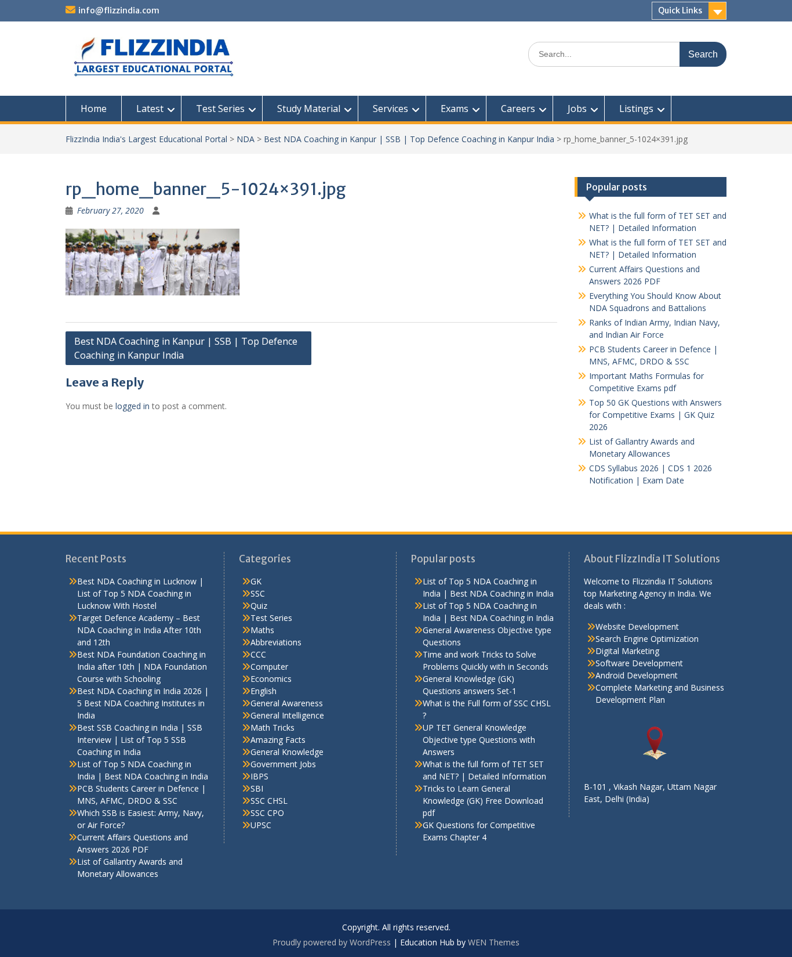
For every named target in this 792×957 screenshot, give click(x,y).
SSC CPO (267, 812)
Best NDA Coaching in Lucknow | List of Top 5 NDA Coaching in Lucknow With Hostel (140, 593)
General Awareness (286, 703)
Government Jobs (283, 764)
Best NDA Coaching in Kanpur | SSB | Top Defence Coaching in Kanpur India (409, 139)
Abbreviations (275, 642)
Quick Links (680, 10)
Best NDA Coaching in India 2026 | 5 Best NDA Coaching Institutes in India (143, 703)
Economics (271, 678)
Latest (150, 108)
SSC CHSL (269, 800)
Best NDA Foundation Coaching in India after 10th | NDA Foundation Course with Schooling (142, 666)
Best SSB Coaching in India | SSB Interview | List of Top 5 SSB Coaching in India (139, 739)
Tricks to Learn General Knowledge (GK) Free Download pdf (483, 800)
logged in (132, 405)
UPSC (260, 824)
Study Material (308, 108)
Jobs (577, 108)
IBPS (259, 776)
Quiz (258, 605)
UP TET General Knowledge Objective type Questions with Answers (479, 739)
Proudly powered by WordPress (332, 942)
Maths (262, 629)
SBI (256, 788)
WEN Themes (493, 942)
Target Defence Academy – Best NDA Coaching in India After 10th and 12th (139, 630)
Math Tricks (272, 727)
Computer (269, 666)
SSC (257, 593)
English (263, 690)
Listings (636, 108)
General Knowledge (287, 751)
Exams (454, 108)
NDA (246, 139)
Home (94, 108)
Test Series (220, 108)
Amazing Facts (278, 739)
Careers (518, 108)
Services (390, 108)
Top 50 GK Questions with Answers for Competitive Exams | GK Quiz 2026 (655, 414)
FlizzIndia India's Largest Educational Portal (146, 139)
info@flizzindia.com (118, 10)
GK (255, 581)
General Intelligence (287, 715)
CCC (258, 654)
